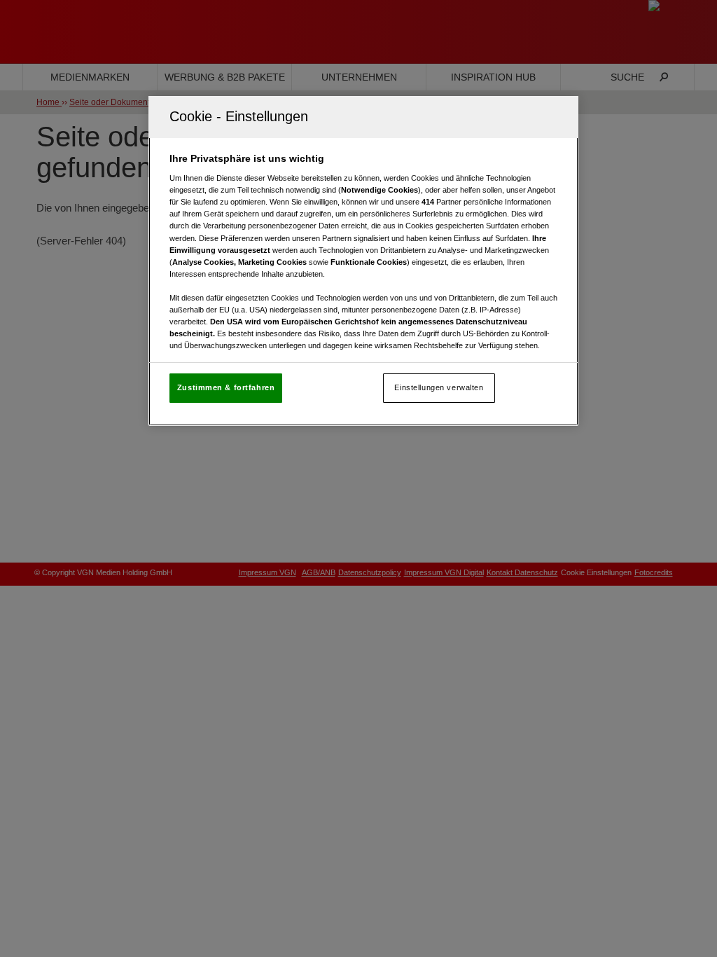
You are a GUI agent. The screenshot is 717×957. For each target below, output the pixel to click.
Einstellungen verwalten (438, 387)
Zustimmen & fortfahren (226, 387)
